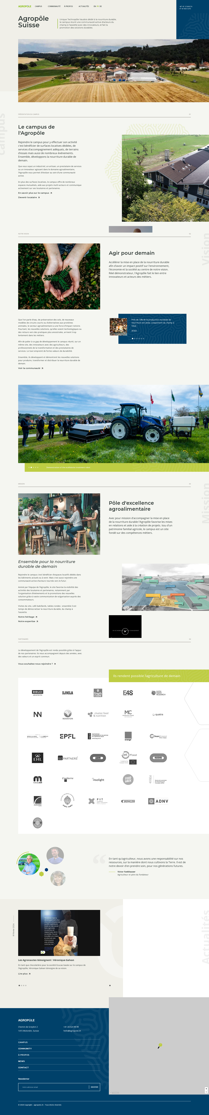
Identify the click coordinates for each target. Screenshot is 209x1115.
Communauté (54, 6)
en (95, 6)
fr (98, 6)
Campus (38, 6)
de (101, 6)
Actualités (84, 6)
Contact (23, 1067)
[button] (132, 338)
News (21, 1061)
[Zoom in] (206, 1088)
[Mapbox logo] (114, 1092)
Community (25, 1048)
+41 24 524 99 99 (71, 1027)
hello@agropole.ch (72, 1030)
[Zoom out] (206, 1091)
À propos (68, 6)
